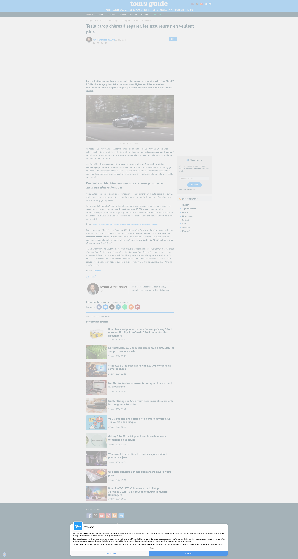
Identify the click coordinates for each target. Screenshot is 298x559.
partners (85, 533)
